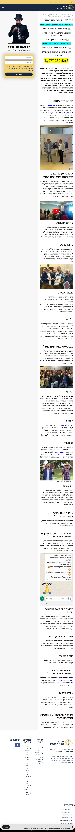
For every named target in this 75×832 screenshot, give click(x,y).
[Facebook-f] (17, 745)
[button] (2, 7)
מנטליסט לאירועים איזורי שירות (58, 14)
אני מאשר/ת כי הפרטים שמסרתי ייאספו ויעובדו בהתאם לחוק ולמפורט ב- (20, 68)
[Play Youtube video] (56, 210)
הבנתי (6, 827)
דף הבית (70, 14)
